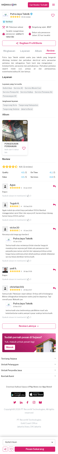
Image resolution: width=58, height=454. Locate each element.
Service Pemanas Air (44, 92)
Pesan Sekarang (35, 449)
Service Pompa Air (11, 92)
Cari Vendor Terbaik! (38, 5)
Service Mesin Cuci (33, 88)
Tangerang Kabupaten (28, 105)
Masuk (9, 347)
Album (38, 51)
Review (51, 50)
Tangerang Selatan (11, 109)
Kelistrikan (7, 88)
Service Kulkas (26, 92)
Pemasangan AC (10, 96)
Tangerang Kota (10, 105)
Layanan (25, 51)
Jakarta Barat (27, 109)
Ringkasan (9, 51)
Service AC (18, 88)
